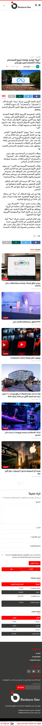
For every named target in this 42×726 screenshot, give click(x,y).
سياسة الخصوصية (35, 660)
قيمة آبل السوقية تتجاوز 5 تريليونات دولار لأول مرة (22, 472)
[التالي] (19, 483)
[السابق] (22, 483)
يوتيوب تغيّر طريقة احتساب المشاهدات (25, 358)
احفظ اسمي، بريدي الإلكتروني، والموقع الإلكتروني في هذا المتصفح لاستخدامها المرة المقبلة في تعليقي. (22, 556)
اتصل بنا (38, 653)
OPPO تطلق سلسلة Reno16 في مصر (26, 321)
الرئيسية (38, 57)
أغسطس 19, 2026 (35, 325)
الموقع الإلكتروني (35, 546)
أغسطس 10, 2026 (35, 438)
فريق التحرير (26, 66)
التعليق (37, 502)
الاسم (38, 527)
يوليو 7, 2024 (15, 66)
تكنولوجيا (32, 57)
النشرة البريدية (36, 656)
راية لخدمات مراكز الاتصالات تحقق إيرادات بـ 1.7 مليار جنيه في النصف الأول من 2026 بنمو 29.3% (21, 395)
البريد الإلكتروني (35, 537)
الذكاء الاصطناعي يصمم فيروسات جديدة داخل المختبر (22, 434)
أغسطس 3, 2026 (35, 476)
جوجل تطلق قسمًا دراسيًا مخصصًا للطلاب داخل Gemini (22, 284)
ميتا (35, 236)
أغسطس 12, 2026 (35, 399)
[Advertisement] (21, 32)
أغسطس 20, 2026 (35, 288)
